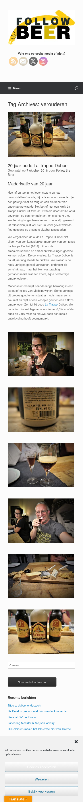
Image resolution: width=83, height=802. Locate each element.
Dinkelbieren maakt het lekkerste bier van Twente (39, 729)
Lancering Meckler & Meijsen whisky (31, 723)
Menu (17, 88)
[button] (76, 741)
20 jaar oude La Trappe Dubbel (38, 165)
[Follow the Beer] (41, 27)
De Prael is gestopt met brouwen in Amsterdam (38, 711)
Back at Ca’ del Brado (22, 717)
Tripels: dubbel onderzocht (24, 705)
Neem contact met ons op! (32, 682)
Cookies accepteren (41, 766)
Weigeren (41, 779)
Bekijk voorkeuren (41, 791)
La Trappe (51, 304)
